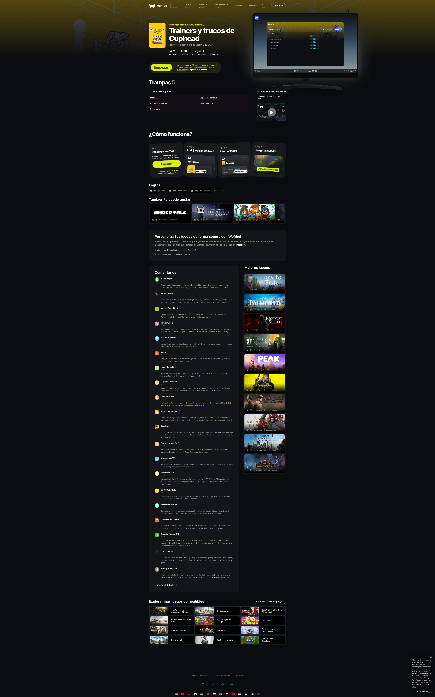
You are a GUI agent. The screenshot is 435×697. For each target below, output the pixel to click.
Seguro (198, 51)
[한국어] (195, 694)
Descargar (278, 5)
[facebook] (222, 684)
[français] (208, 694)
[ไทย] (258, 694)
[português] (220, 694)
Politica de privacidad (222, 675)
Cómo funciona (173, 5)
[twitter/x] (213, 685)
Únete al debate (165, 585)
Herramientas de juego (221, 5)
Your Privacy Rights (422, 691)
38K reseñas (173, 54)
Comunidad (252, 6)
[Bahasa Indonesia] (246, 694)
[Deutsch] (189, 694)
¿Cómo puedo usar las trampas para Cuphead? (176, 250)
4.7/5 (173, 51)
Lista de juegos (188, 5)
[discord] (203, 684)
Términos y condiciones (200, 675)
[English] (176, 694)
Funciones (238, 6)
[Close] (431, 657)
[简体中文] (182, 694)
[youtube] (231, 685)
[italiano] (252, 694)
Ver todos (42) (218, 191)
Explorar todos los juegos (270, 601)
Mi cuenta (264, 5)
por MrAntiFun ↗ (215, 54)
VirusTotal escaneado (199, 54)
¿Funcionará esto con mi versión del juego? (175, 254)
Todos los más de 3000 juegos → (186, 24)
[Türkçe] (233, 694)
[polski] (214, 694)
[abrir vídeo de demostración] (271, 112)
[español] (201, 694)
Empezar (161, 67)
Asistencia (240, 675)
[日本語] (227, 694)
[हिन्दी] (239, 694)
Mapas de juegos (203, 5)
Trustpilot (240, 245)
